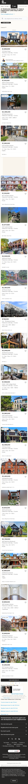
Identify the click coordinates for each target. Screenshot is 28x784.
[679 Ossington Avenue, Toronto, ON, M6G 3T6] (14, 141)
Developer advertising (8, 746)
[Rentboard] (16, 751)
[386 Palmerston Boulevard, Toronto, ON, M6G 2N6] (14, 537)
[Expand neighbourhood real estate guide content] (14, 727)
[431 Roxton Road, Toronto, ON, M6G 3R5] (14, 285)
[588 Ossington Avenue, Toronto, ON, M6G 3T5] (14, 600)
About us (9, 744)
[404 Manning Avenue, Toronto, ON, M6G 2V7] (14, 631)
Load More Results (14, 680)
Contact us (22, 742)
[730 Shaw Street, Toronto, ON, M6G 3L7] (14, 443)
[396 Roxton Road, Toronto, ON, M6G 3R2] (14, 254)
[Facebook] (8, 739)
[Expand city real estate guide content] (14, 724)
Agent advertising (18, 744)
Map (15, 6)
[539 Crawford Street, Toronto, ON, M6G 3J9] (14, 411)
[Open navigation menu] (25, 2)
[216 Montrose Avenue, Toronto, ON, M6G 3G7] (14, 568)
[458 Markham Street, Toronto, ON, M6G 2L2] (14, 474)
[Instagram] (15, 739)
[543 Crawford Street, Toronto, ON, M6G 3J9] (14, 223)
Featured (3, 27)
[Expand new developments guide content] (14, 734)
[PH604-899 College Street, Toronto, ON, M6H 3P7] (14, 380)
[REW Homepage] (4, 2)
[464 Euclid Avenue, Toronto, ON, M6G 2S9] (14, 505)
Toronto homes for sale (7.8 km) (9, 702)
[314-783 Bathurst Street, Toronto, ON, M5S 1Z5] (14, 317)
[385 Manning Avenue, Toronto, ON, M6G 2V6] (14, 110)
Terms (19, 755)
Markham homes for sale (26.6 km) (9, 711)
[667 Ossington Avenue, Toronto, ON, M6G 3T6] (14, 191)
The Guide (14, 742)
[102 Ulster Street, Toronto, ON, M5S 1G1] (14, 47)
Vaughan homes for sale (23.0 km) (9, 708)
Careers (18, 746)
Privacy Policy (5, 774)
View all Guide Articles (17, 694)
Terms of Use (6, 697)
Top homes (6, 742)
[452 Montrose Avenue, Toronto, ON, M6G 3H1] (14, 348)
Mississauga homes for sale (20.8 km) (10, 705)
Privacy (14, 755)
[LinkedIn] (19, 739)
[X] (12, 739)
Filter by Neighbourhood (7, 14)
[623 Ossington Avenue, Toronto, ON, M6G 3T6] (14, 663)
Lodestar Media (17, 754)
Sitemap (25, 746)
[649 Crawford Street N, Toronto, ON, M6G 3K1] (14, 78)
